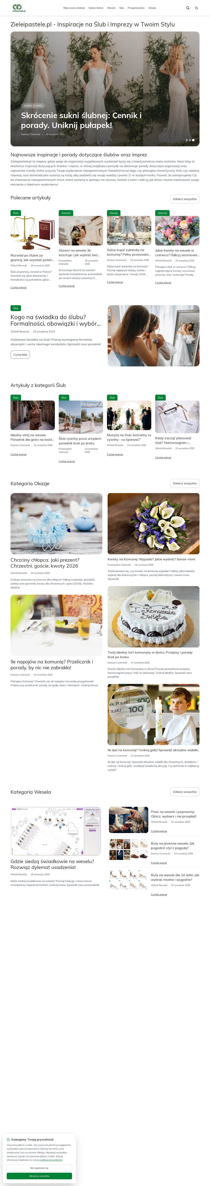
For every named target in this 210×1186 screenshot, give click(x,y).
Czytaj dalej (20, 354)
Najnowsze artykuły (74, 7)
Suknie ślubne (96, 7)
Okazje (152, 7)
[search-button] (188, 8)
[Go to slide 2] (190, 140)
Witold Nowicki (18, 265)
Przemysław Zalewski (119, 564)
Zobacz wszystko (185, 199)
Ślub (121, 7)
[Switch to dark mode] (197, 8)
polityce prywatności (51, 1159)
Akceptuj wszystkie (39, 1176)
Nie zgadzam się (39, 1167)
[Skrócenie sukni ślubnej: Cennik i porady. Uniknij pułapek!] (105, 89)
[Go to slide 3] (193, 140)
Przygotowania (136, 7)
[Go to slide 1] (187, 140)
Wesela (111, 7)
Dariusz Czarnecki (30, 134)
